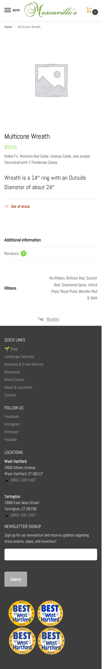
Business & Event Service (23, 364)
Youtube (10, 439)
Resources (12, 371)
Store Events (14, 379)
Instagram (12, 424)
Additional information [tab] (22, 240)
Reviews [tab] (14, 253)
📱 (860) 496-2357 (20, 515)
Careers (10, 395)
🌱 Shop (11, 348)
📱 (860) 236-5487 (20, 479)
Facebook (11, 416)
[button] (90, 10)
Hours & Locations (18, 387)
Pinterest (11, 431)
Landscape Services (19, 356)
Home (8, 26)
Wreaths (53, 318)
